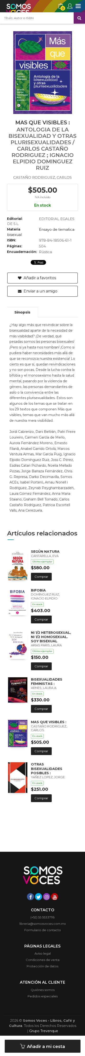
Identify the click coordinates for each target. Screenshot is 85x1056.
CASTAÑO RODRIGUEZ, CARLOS (42, 177)
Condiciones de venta (43, 960)
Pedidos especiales (43, 996)
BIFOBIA (38, 590)
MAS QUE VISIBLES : (48, 722)
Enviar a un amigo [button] (40, 291)
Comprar (41, 576)
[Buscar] (79, 18)
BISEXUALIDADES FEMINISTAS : (46, 681)
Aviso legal (42, 953)
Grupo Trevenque (43, 1031)
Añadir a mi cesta (45, 1046)
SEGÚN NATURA (45, 551)
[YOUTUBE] (54, 896)
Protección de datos (42, 966)
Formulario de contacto (42, 930)
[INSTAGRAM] (46, 896)
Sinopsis (22, 312)
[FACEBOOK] (30, 896)
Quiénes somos (43, 990)
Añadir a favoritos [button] (39, 278)
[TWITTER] (38, 896)
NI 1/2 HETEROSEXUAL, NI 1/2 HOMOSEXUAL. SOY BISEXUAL (51, 636)
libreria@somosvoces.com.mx (42, 924)
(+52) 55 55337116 (42, 917)
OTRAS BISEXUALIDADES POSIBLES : (46, 768)
